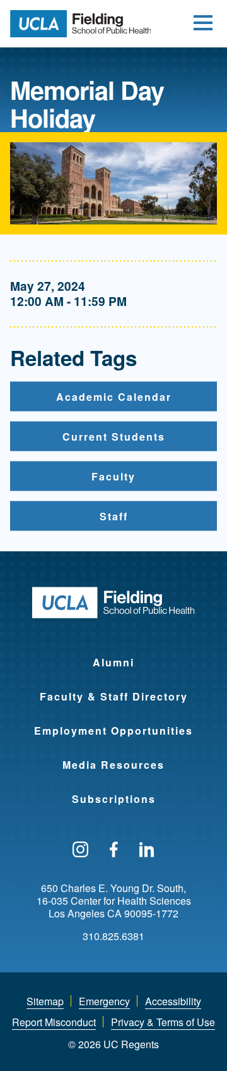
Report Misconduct (54, 1022)
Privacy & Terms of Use (163, 1022)
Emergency (104, 1001)
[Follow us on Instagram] (80, 850)
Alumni (113, 662)
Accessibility (173, 1001)
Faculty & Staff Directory (114, 696)
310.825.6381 (113, 936)
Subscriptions (114, 799)
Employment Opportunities (113, 730)
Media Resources (113, 764)
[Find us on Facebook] (114, 850)
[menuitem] (113, 654)
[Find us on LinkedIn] (146, 850)
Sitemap (45, 1001)
